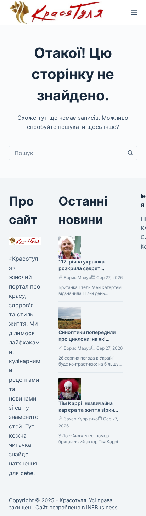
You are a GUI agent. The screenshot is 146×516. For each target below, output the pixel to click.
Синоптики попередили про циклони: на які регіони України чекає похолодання (87, 342)
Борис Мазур (77, 277)
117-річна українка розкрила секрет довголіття (81, 268)
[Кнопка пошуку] (130, 153)
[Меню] (134, 12)
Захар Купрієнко (81, 418)
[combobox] (66, 153)
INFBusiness (102, 507)
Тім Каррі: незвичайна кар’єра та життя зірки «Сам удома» (86, 410)
